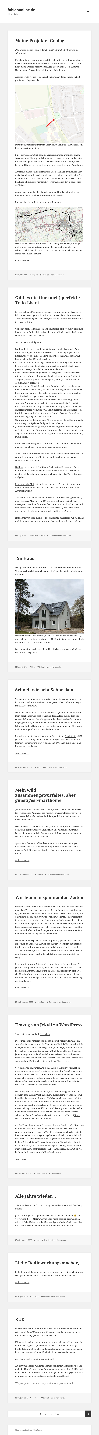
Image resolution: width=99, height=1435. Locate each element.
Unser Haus (21, 652)
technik (42, 535)
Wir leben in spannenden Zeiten (49, 897)
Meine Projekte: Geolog (39, 40)
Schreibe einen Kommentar (53, 275)
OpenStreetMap (34, 161)
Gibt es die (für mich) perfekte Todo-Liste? (47, 300)
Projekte (35, 275)
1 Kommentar (56, 1173)
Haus (33, 667)
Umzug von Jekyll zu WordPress (48, 1025)
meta (38, 1173)
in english (45, 1034)
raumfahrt (41, 1002)
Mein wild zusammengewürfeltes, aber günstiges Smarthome (45, 795)
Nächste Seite (88, 1414)
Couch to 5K (70, 736)
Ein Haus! (25, 558)
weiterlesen (22, 260)
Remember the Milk (24, 484)
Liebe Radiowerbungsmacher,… (49, 1263)
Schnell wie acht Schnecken (44, 689)
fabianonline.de (21, 9)
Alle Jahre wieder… (35, 1196)
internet (34, 535)
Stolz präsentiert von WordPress (28, 1430)
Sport (39, 767)
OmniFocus (61, 497)
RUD (20, 1319)
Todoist (18, 453)
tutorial (44, 1173)
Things (47, 497)
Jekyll (56, 1040)
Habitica (19, 467)
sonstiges (35, 1296)
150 (57, 1413)
